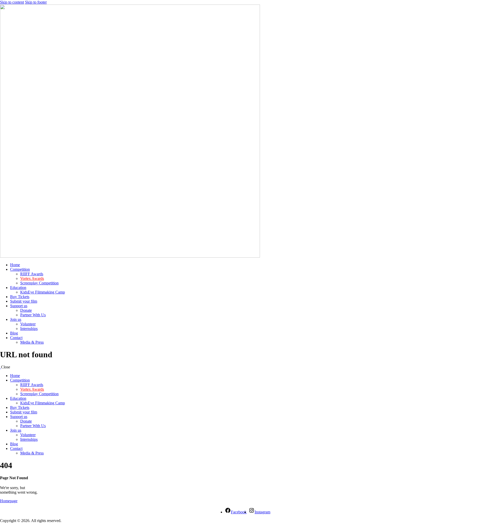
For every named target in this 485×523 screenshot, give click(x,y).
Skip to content (12, 2)
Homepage (8, 501)
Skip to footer (36, 2)
